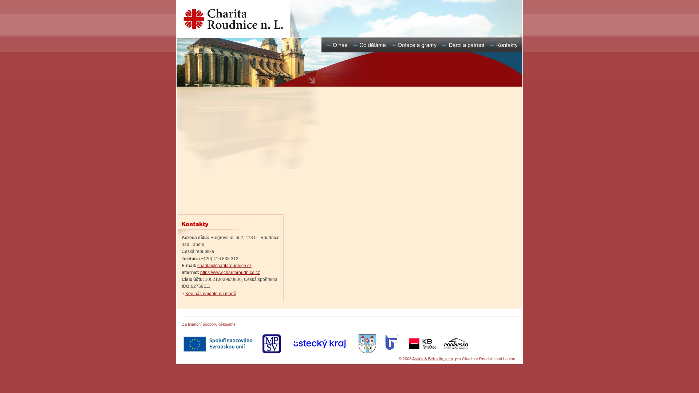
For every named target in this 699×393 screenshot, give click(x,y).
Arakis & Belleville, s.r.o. (433, 359)
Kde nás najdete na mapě (210, 293)
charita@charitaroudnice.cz (224, 265)
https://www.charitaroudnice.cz (230, 272)
